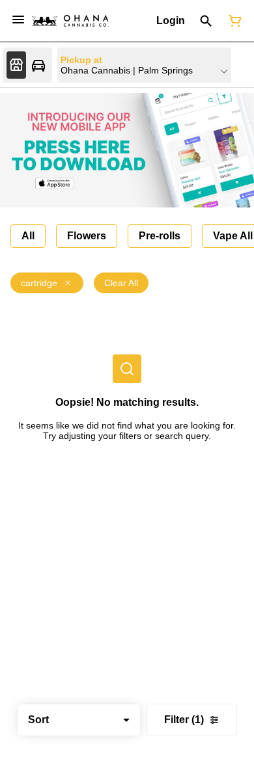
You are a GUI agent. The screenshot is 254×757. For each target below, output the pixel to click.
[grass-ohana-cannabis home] (70, 21)
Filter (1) (184, 719)
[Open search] (206, 21)
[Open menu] (18, 19)
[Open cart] (232, 21)
